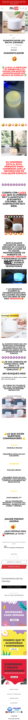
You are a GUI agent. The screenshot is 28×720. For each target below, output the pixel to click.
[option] (14, 3)
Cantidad (14, 554)
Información (14, 698)
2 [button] (12, 35)
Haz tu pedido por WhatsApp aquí (15, 547)
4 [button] (14, 35)
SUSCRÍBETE (14, 702)
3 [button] (13, 35)
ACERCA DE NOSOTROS (14, 694)
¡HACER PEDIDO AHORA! (14, 520)
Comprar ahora (14, 566)
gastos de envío (8, 542)
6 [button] (17, 35)
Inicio (13, 37)
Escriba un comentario (14, 587)
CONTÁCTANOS (14, 689)
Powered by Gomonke (14, 718)
